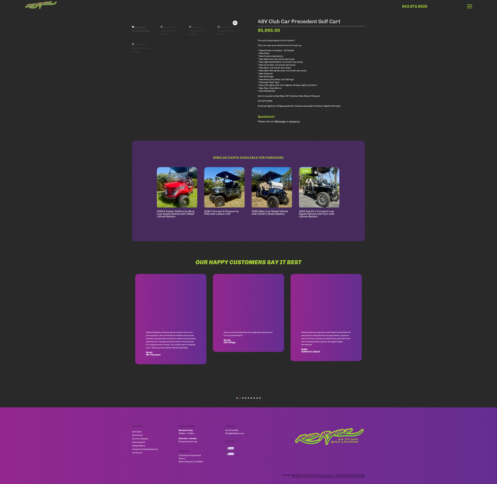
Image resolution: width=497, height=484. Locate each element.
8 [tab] (257, 398)
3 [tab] (243, 398)
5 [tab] (248, 398)
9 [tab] (260, 398)
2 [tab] (240, 398)
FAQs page (280, 121)
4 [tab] (245, 398)
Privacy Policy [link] (339, 477)
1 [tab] (237, 398)
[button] (235, 23)
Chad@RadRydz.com (234, 433)
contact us (294, 121)
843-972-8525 (231, 430)
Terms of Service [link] (354, 477)
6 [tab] (251, 398)
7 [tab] (254, 398)
